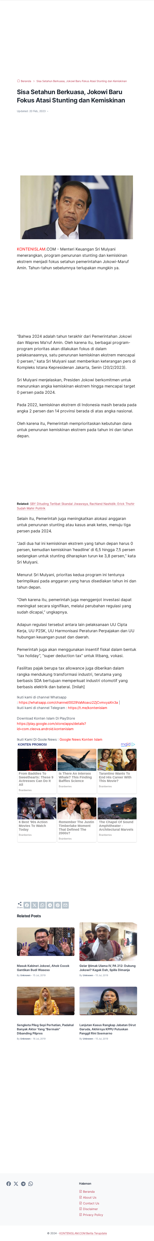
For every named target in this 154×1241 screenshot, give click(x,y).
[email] (65, 905)
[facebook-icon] (8, 1184)
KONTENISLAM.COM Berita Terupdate (83, 1233)
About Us (89, 1197)
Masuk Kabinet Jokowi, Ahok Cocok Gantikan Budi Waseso (43, 968)
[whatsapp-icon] (30, 1184)
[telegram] (50, 905)
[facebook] (26, 905)
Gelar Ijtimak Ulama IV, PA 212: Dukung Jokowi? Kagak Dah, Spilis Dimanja (107, 968)
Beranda (88, 1191)
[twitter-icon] (16, 1184)
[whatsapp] (42, 905)
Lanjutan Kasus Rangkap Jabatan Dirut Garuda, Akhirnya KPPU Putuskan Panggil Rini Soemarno (107, 1029)
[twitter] (34, 905)
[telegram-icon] (23, 1184)
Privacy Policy (92, 1215)
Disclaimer (90, 1209)
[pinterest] (57, 905)
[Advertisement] (77, 45)
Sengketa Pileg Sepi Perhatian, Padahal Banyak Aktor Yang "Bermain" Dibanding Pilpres (45, 1029)
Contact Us (90, 1203)
